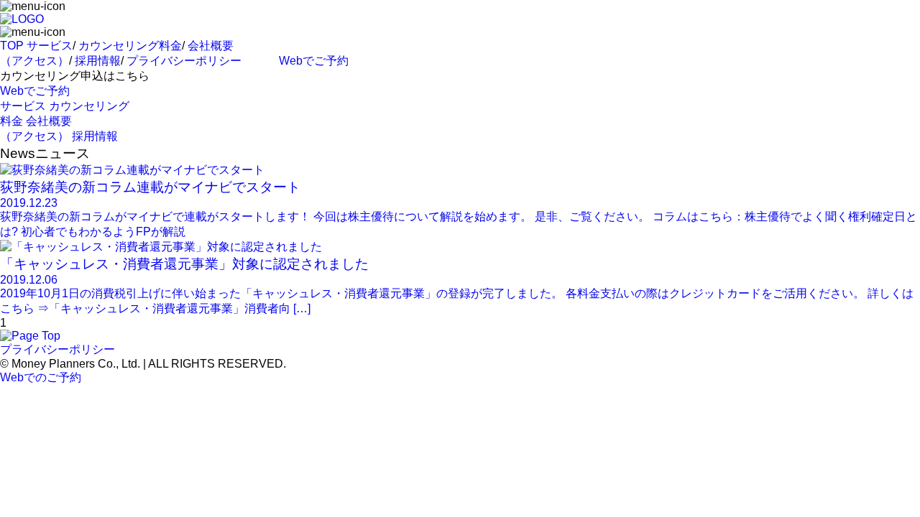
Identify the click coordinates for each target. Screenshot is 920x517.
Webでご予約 (314, 61)
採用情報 (98, 61)
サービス (50, 45)
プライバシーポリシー (184, 61)
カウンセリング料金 (130, 45)
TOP (12, 45)
